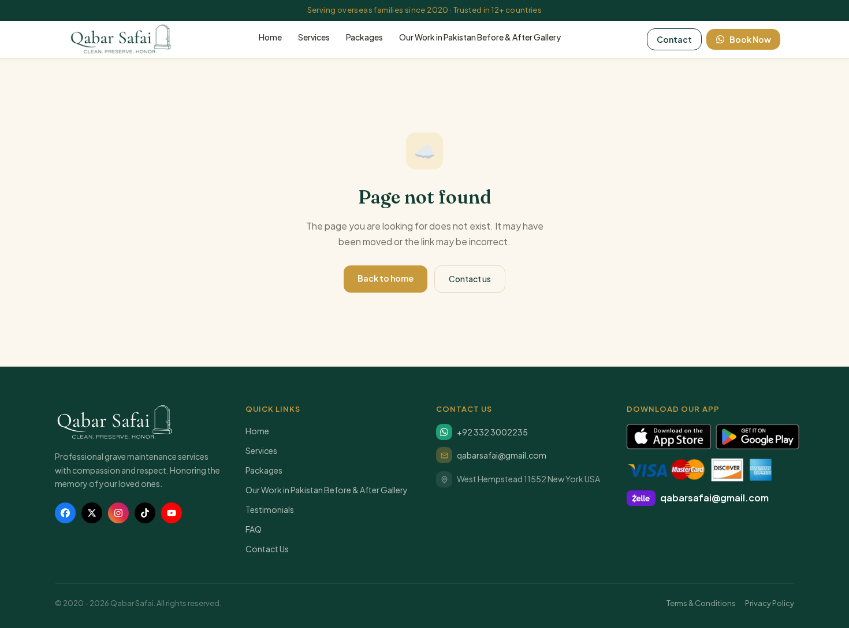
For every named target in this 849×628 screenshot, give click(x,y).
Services (314, 37)
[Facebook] (65, 513)
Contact (674, 39)
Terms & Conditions (701, 603)
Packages (364, 37)
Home (270, 37)
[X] (91, 513)
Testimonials (269, 509)
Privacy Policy (769, 603)
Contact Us (267, 549)
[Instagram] (118, 513)
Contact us (470, 279)
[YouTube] (171, 513)
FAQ (253, 529)
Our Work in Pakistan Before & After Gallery (480, 37)
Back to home (386, 278)
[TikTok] (145, 513)
